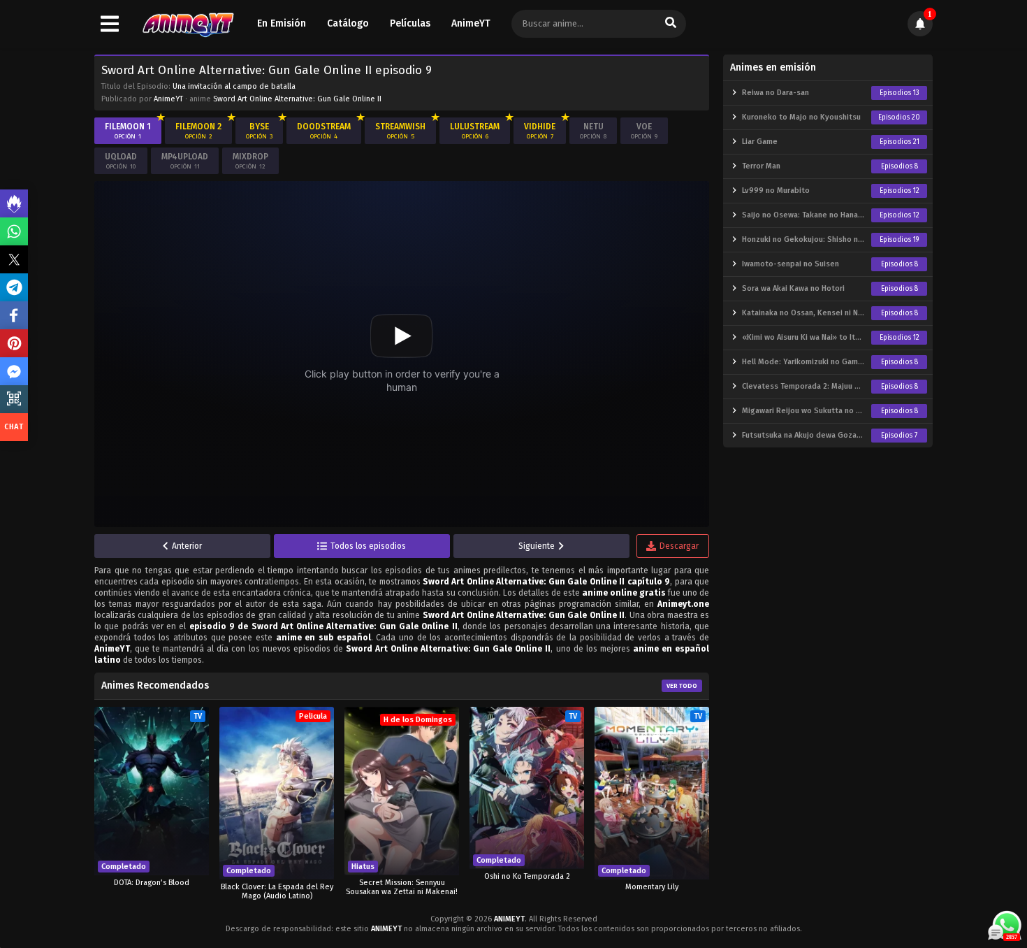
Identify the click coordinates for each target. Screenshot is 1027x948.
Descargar (679, 546)
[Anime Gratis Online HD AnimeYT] (187, 24)
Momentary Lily (651, 886)
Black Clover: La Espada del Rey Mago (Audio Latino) (277, 891)
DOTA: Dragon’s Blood (151, 882)
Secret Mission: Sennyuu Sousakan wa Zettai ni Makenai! (402, 887)
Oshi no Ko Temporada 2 (527, 876)
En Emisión (281, 23)
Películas (410, 23)
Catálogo (348, 23)
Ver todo (682, 685)
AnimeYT (470, 23)
